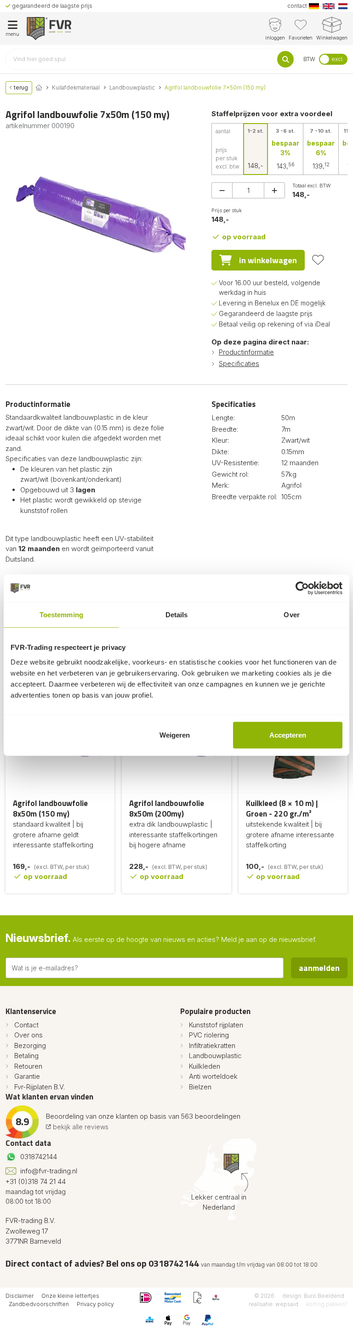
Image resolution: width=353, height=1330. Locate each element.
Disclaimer (20, 1295)
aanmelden (319, 968)
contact (297, 5)
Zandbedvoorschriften (39, 1304)
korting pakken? (326, 1304)
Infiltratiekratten (212, 1045)
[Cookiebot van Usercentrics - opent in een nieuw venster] (302, 588)
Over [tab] (291, 615)
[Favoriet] (318, 260)
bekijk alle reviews (79, 1127)
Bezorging (30, 1045)
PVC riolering (209, 1035)
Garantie (27, 1076)
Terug (20, 87)
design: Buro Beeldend (313, 1295)
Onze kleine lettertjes (70, 1295)
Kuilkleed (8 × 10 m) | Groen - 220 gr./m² (282, 808)
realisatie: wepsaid (273, 1304)
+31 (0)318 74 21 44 (36, 1181)
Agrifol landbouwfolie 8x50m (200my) (166, 808)
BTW (309, 59)
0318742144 (38, 1156)
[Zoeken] (285, 59)
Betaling (26, 1055)
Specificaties (239, 363)
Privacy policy (95, 1304)
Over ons (28, 1035)
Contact (26, 1024)
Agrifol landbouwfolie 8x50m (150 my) (50, 808)
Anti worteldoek (213, 1076)
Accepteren (287, 734)
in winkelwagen (268, 260)
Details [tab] (176, 615)
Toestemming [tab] (61, 615)
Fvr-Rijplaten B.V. (39, 1086)
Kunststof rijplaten (216, 1024)
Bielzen (200, 1086)
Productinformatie (246, 352)
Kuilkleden (204, 1066)
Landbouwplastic (215, 1055)
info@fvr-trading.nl (48, 1171)
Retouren (28, 1066)
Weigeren (174, 734)
